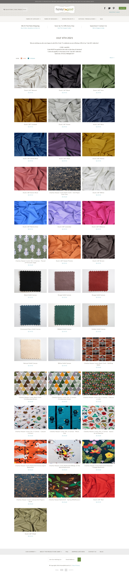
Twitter (109, 8)
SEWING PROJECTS (68, 19)
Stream (32, 58)
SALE (101, 19)
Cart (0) (122, 8)
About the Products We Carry (51, 551)
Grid (24, 58)
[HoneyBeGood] (64, 6)
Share (112, 57)
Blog (101, 551)
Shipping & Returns (78, 551)
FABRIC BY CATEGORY (33, 19)
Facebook (105, 8)
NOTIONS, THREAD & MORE (87, 19)
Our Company (31, 551)
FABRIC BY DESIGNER (51, 19)
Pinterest (114, 8)
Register (112, 12)
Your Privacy (76, 565)
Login (118, 12)
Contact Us (92, 551)
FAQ (67, 551)
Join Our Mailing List (55, 559)
